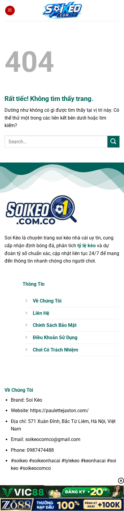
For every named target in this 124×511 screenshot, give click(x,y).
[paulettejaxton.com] (62, 10)
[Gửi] (113, 142)
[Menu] (10, 11)
